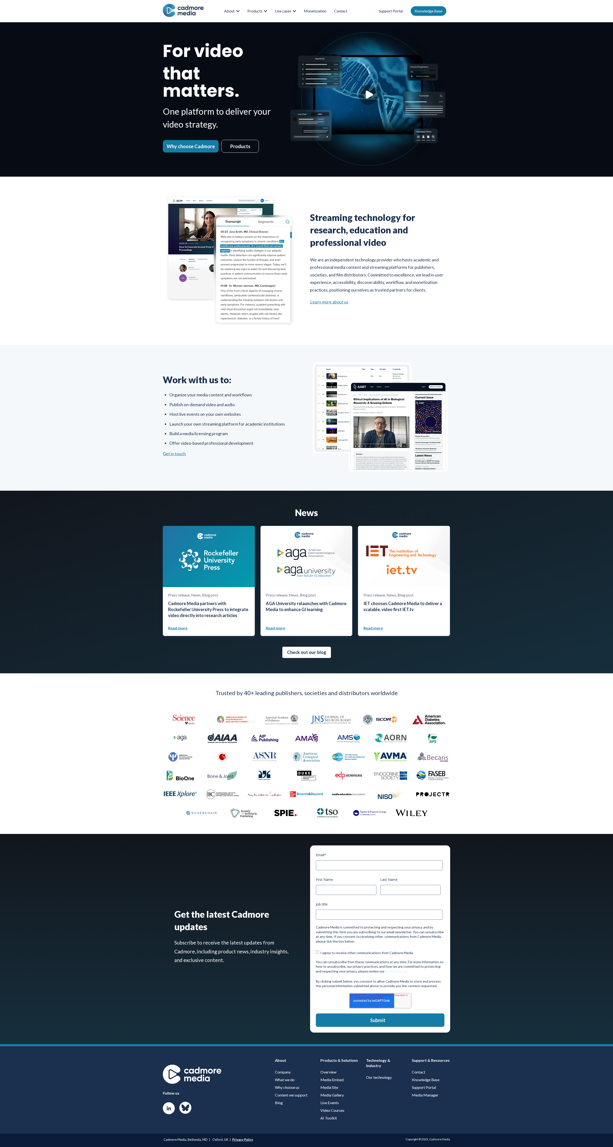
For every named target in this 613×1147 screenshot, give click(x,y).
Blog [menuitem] (279, 1102)
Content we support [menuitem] (291, 1095)
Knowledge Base (428, 11)
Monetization (315, 11)
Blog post (210, 595)
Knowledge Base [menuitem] (425, 1079)
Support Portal (391, 11)
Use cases (283, 11)
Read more (177, 628)
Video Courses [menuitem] (332, 1110)
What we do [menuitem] (285, 1079)
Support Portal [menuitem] (424, 1087)
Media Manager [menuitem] (425, 1095)
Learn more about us (329, 301)
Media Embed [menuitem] (332, 1079)
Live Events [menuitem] (329, 1102)
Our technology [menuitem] (379, 1077)
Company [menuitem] (283, 1072)
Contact (340, 11)
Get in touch (174, 453)
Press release (179, 595)
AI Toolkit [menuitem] (328, 1118)
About (229, 11)
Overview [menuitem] (328, 1072)
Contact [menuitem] (418, 1072)
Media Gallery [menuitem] (332, 1095)
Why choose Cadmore (191, 146)
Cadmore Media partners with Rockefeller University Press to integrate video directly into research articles (208, 609)
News (196, 595)
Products (254, 11)
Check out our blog (306, 652)
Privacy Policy (395, 971)
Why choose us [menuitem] (287, 1087)
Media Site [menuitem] (329, 1087)
